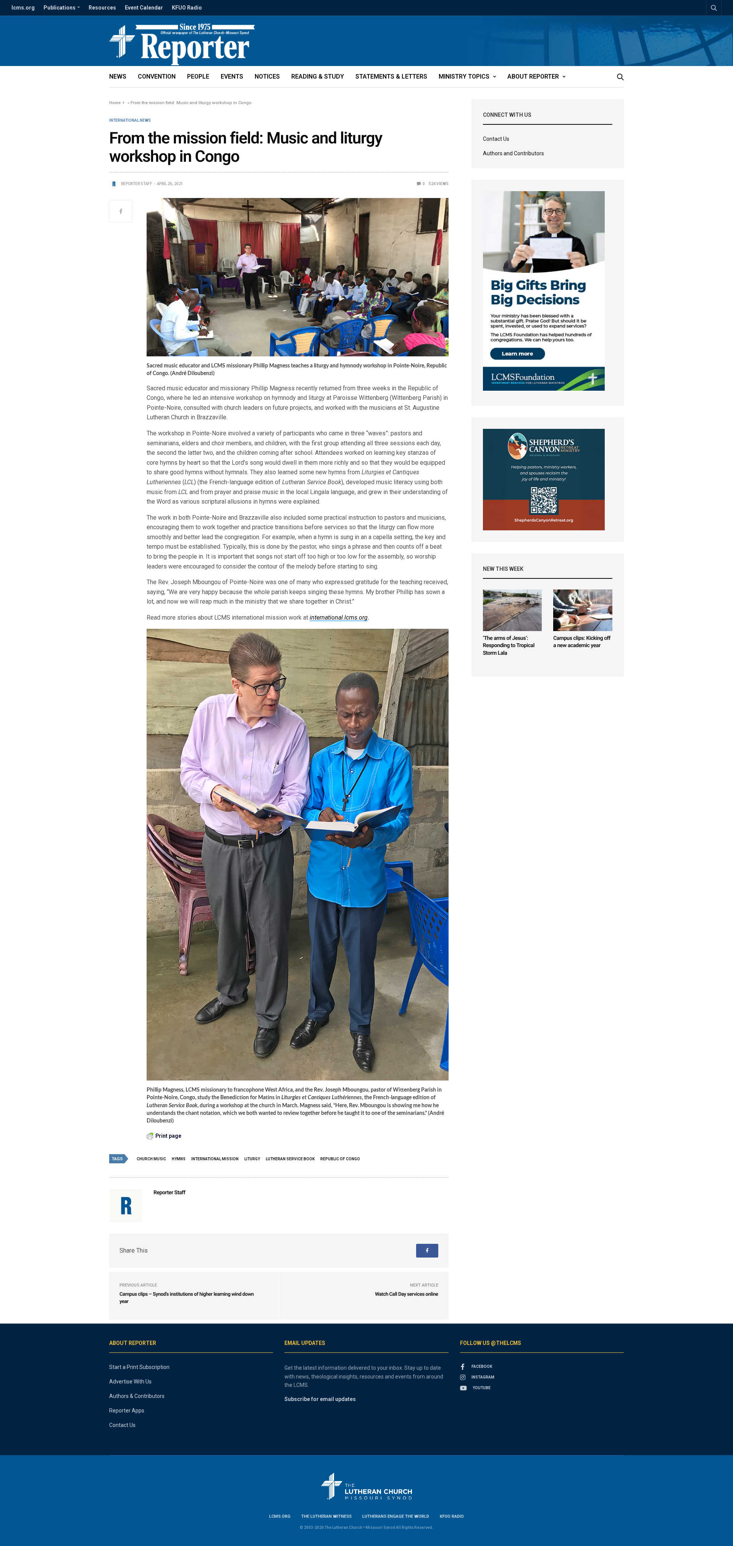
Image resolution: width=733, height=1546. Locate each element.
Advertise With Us (130, 1382)
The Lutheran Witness (326, 1516)
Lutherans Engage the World (395, 1516)
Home (115, 102)
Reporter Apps (126, 1411)
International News (130, 120)
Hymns (179, 1159)
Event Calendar (144, 8)
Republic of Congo (340, 1159)
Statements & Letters (391, 76)
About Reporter (533, 76)
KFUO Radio (187, 8)
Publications (60, 8)
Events (232, 76)
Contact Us (496, 139)
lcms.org (23, 8)
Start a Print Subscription (139, 1367)
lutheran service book (290, 1159)
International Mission (215, 1159)
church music (151, 1159)
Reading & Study (317, 76)
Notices (267, 76)
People (198, 76)
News (117, 76)
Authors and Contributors (513, 153)
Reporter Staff (136, 184)
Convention (157, 76)
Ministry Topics (464, 76)
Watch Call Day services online (406, 1294)
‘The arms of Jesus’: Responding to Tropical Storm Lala (508, 645)
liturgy (252, 1159)
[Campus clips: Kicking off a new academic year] (582, 610)
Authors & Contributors (137, 1396)
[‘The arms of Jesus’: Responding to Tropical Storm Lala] (512, 610)
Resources (102, 8)
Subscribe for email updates (320, 1399)
